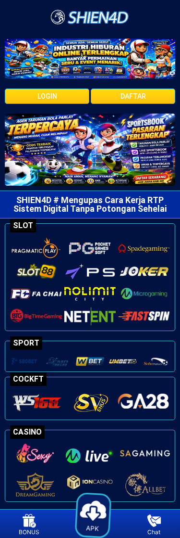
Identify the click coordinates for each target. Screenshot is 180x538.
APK (93, 526)
